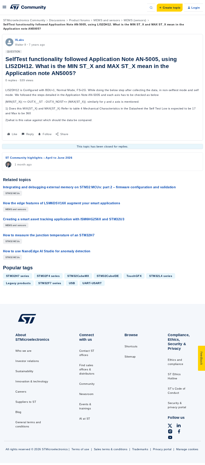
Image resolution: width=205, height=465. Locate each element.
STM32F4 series (48, 276)
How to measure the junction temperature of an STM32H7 (48, 235)
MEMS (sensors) (135, 20)
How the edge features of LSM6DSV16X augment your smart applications (61, 203)
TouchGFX (134, 276)
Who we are (23, 350)
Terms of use (80, 449)
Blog (18, 412)
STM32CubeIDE (108, 276)
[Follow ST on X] (170, 426)
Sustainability (24, 371)
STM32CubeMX (78, 276)
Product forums (79, 20)
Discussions (57, 20)
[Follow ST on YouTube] (170, 438)
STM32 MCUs (12, 193)
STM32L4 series (160, 276)
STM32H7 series (17, 276)
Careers (20, 391)
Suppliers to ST (25, 401)
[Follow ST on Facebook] (179, 432)
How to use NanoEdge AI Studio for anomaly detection (46, 251)
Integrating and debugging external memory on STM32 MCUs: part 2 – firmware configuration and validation (89, 187)
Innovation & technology (31, 381)
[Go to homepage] (36, 323)
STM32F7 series (49, 283)
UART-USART (92, 283)
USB (72, 283)
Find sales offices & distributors (86, 369)
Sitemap (130, 356)
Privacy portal (162, 449)
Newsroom (86, 394)
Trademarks (140, 449)
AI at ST (84, 418)
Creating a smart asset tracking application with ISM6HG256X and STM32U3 (63, 219)
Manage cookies (187, 449)
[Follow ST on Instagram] (170, 432)
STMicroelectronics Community (24, 20)
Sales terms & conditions (111, 449)
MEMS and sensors (106, 20)
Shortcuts (131, 346)
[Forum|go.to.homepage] (28, 8)
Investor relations (27, 361)
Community (86, 383)
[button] (4, 8)
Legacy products (18, 283)
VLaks (19, 39)
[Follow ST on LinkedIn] (178, 426)
